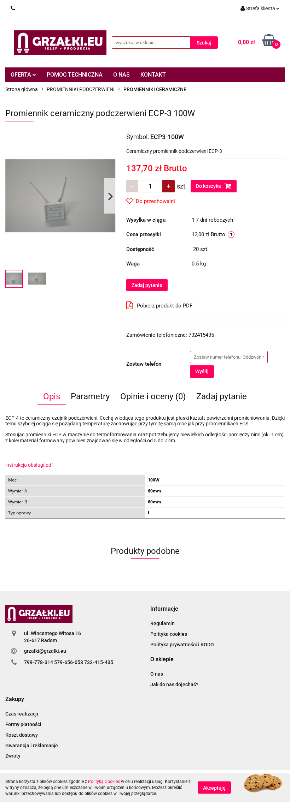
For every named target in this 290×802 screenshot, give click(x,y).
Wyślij (202, 371)
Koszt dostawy (21, 735)
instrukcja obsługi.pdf (29, 465)
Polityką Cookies (104, 781)
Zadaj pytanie (147, 285)
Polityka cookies (168, 634)
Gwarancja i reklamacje (31, 745)
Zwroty (13, 756)
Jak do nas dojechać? (174, 684)
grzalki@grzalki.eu (45, 651)
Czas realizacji (21, 714)
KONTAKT (153, 74)
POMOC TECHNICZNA (75, 74)
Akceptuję (214, 788)
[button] (164, 609)
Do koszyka (209, 186)
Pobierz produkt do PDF (164, 306)
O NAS (121, 74)
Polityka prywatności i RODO (182, 644)
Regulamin (162, 623)
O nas (156, 674)
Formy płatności (23, 724)
